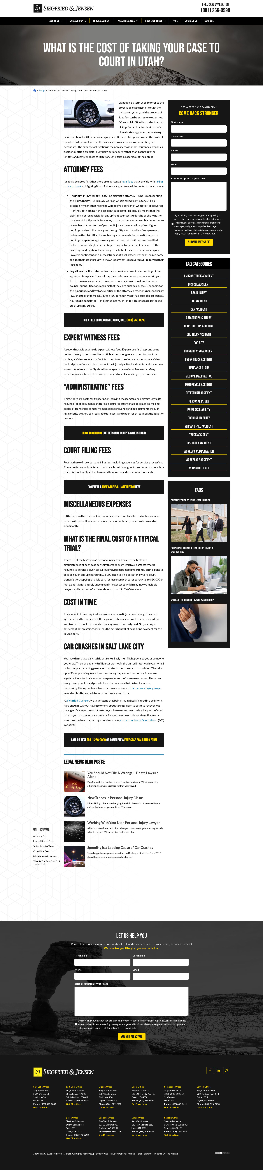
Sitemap (130, 1153)
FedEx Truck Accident (198, 359)
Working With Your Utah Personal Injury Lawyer (123, 823)
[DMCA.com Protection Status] (220, 1153)
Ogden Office (105, 1086)
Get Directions (41, 1107)
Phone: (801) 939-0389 (143, 1100)
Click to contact (92, 433)
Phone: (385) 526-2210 (208, 1104)
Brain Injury (199, 292)
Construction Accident (198, 326)
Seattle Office (171, 1117)
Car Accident (199, 309)
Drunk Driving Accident (199, 351)
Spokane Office (106, 1117)
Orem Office (138, 1086)
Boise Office (72, 1117)
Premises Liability (198, 409)
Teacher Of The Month (166, 1153)
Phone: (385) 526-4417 (143, 1131)
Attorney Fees (40, 836)
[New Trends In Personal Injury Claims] (74, 806)
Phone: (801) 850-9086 (44, 1104)
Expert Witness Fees (43, 841)
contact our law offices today (137, 720)
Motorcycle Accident (198, 384)
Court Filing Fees (41, 851)
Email (174, 164)
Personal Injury (199, 401)
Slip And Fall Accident (199, 426)
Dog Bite (199, 343)
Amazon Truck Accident (199, 276)
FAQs (175, 21)
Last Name (177, 136)
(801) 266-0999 (215, 10)
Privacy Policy (117, 1153)
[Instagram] (226, 1070)
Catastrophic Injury (199, 318)
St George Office (172, 1086)
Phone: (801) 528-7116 (77, 1100)
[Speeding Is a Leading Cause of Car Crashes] (74, 856)
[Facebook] (210, 1070)
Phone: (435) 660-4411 (175, 1104)
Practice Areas (126, 21)
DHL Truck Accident (199, 334)
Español (209, 21)
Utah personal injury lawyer (146, 688)
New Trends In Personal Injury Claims (115, 798)
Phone (174, 150)
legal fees (127, 181)
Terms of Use (101, 1153)
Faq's (139, 1153)
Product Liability (199, 418)
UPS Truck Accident (199, 443)
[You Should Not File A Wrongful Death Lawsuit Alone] (74, 781)
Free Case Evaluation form (118, 487)
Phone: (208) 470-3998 (77, 1135)
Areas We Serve (153, 21)
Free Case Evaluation (215, 4)
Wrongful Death (199, 468)
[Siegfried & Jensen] (63, 8)
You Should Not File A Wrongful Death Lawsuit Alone (122, 775)
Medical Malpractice (199, 376)
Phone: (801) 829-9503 (110, 1104)
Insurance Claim (198, 368)
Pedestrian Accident (199, 393)
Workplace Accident (199, 460)
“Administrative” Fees (43, 846)
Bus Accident (199, 301)
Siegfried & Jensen (78, 700)
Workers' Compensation (199, 451)
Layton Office (203, 1086)
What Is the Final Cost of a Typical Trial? (46, 862)
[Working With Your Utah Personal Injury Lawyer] (74, 831)
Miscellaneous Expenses (45, 856)
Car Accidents (78, 21)
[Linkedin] (218, 1070)
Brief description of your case (188, 178)
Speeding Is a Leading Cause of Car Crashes (120, 847)
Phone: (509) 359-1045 (110, 1131)
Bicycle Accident (199, 284)
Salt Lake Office (41, 1086)
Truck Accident (101, 21)
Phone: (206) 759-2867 (175, 1131)
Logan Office (138, 1117)
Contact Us (191, 21)
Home (34, 90)
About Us (54, 21)
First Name (177, 122)
